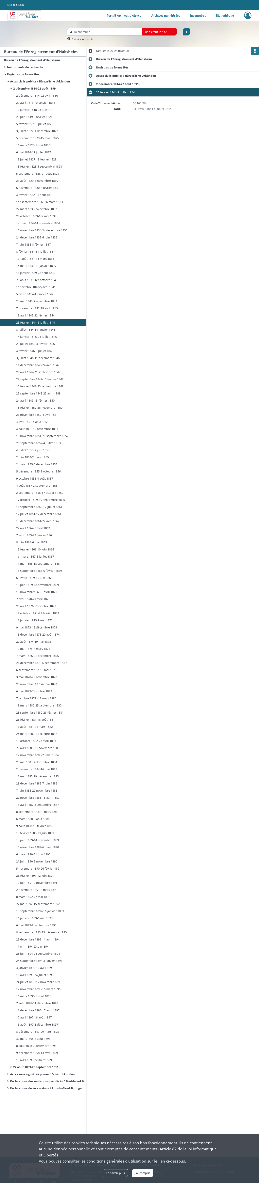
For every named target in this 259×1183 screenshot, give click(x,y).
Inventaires (198, 15)
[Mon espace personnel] (248, 15)
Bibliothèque (225, 15)
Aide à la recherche (83, 39)
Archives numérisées (165, 15)
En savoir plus (115, 1173)
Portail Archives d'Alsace (124, 15)
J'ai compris (142, 1173)
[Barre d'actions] (255, 51)
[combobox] (159, 32)
